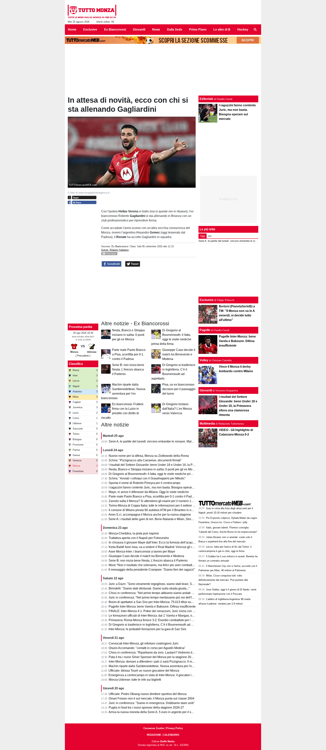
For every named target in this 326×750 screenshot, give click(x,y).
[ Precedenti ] (83, 355)
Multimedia (207, 423)
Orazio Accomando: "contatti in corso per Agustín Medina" (147, 648)
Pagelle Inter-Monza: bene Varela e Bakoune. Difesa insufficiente (152, 606)
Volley (204, 360)
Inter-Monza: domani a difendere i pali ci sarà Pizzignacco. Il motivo (153, 661)
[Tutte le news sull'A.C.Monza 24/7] (92, 11)
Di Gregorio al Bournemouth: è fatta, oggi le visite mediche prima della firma (159, 473)
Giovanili (206, 390)
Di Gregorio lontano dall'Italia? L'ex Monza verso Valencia (177, 409)
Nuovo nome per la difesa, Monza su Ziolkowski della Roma (149, 455)
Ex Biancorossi (119, 246)
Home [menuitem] (72, 29)
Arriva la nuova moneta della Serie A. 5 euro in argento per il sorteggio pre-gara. (161, 712)
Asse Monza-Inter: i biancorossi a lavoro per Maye (141, 551)
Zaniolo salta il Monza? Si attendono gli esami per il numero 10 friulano (156, 501)
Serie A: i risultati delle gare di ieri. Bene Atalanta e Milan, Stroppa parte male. (160, 519)
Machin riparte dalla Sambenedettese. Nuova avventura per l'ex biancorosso (160, 666)
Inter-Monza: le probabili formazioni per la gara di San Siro (147, 629)
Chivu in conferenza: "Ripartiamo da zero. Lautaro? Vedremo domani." (155, 652)
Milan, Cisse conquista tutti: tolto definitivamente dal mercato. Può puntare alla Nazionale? (223, 580)
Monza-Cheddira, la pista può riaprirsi (134, 533)
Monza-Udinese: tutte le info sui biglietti (135, 679)
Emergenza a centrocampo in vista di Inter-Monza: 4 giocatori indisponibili (157, 675)
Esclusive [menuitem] (90, 29)
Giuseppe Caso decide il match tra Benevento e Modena (178, 354)
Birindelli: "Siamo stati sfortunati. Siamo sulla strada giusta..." (149, 588)
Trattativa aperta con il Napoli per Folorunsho (139, 538)
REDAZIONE (154, 734)
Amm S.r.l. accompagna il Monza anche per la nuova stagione (149, 514)
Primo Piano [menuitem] (198, 29)
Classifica (76, 363)
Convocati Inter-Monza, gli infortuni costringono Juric (144, 643)
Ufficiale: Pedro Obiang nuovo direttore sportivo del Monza (148, 694)
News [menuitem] (156, 29)
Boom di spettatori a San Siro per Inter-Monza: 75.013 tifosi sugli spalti (155, 602)
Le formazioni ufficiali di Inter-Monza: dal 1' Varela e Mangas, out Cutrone (157, 615)
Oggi (202, 236)
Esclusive (207, 300)
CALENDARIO (171, 734)
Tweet (134, 263)
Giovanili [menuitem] (139, 29)
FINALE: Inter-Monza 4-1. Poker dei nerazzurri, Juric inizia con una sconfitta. (159, 611)
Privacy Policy (174, 728)
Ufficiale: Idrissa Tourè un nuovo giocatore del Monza (143, 670)
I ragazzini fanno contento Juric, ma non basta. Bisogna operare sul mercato (159, 487)
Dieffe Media (167, 741)
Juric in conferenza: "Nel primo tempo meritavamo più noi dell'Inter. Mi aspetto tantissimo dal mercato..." (177, 597)
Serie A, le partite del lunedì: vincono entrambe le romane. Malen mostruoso (159, 441)
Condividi (113, 263)
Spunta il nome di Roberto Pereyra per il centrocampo (144, 482)
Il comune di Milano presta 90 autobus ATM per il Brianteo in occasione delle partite (164, 510)
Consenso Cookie (153, 728)
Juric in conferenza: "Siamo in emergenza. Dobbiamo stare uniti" (152, 703)
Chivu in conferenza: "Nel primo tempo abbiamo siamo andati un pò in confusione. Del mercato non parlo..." (180, 593)
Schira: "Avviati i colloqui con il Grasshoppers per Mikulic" (147, 478)
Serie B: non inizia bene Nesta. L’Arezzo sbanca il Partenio (128, 369)
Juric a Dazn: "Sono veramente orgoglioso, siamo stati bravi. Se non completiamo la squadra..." (172, 583)
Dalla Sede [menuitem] (174, 29)
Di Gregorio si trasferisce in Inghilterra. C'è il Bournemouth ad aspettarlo (156, 624)
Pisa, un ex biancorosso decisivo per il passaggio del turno (178, 389)
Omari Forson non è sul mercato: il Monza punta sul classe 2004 (151, 698)
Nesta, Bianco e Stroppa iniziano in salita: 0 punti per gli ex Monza (128, 335)
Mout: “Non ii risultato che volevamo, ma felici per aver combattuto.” (153, 565)
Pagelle (205, 330)
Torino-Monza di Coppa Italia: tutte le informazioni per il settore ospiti (154, 505)
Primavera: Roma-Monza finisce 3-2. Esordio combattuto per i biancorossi (158, 620)
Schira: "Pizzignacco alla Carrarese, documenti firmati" (145, 460)
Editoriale (206, 98)
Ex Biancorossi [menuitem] (115, 29)
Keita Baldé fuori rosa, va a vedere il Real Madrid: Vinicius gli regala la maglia (161, 547)
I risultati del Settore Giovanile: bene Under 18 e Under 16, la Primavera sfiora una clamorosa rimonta (176, 464)
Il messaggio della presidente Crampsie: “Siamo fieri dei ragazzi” (151, 569)
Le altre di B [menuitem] (221, 29)
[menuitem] (255, 29)
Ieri (209, 236)
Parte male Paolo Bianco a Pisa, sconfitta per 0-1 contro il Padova (128, 354)
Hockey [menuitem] (242, 29)
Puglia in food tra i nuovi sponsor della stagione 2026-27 (146, 707)
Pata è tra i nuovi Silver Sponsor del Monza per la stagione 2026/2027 (155, 657)
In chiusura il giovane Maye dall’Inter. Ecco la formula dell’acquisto (153, 542)
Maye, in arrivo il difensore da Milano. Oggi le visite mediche (149, 492)
